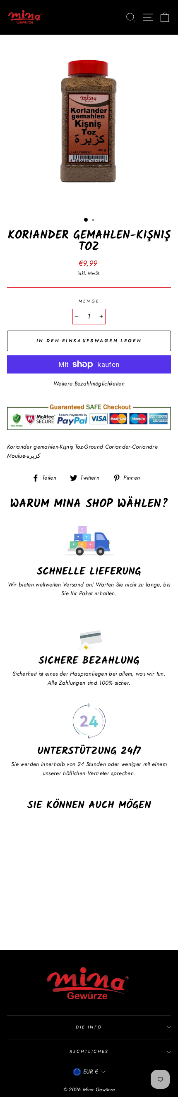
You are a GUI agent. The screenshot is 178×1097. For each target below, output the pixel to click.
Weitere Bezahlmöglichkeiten (89, 383)
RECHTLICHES (89, 1051)
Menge (89, 301)
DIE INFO (89, 1027)
